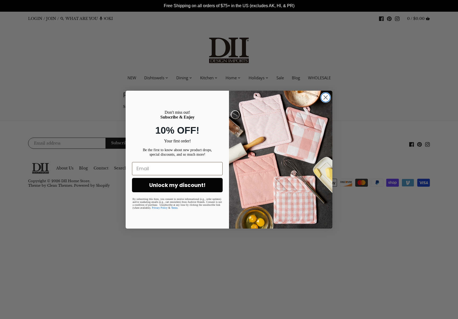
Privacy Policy (160, 207)
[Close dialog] (325, 97)
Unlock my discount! (177, 185)
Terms (174, 207)
